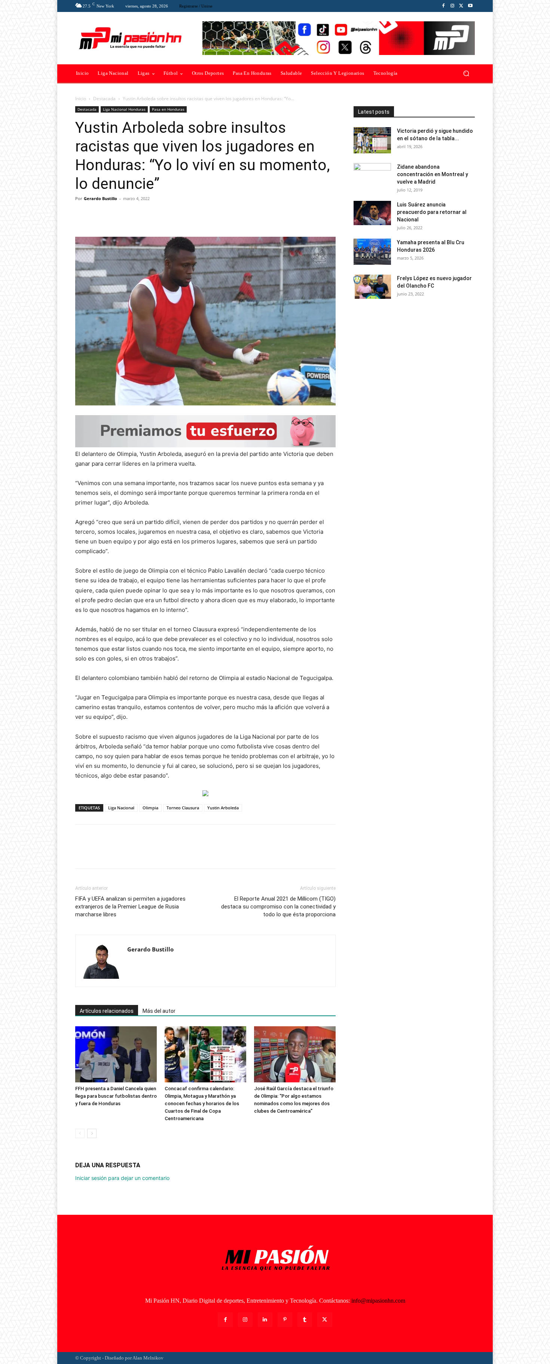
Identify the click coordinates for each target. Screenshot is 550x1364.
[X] (461, 5)
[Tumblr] (304, 1319)
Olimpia (150, 807)
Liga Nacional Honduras (124, 109)
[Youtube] (470, 5)
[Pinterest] (117, 215)
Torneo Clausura (182, 807)
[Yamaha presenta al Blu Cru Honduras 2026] (372, 252)
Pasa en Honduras (168, 109)
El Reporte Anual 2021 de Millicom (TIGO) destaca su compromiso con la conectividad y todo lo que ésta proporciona (278, 906)
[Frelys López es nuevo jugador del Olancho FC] (372, 287)
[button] (466, 73)
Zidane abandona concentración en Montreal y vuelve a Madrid (432, 174)
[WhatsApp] (134, 215)
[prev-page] (80, 1133)
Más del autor (159, 1011)
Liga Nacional (121, 807)
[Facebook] (443, 5)
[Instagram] (452, 5)
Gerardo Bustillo (100, 198)
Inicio (80, 98)
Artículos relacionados (107, 1011)
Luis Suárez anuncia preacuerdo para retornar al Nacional (432, 212)
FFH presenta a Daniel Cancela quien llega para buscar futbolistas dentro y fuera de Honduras (116, 1096)
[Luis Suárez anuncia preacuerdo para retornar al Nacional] (372, 213)
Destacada (104, 98)
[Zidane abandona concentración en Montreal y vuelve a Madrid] (372, 176)
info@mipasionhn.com (378, 1300)
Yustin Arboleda (223, 807)
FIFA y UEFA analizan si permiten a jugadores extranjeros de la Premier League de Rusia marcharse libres (130, 906)
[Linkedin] (265, 1319)
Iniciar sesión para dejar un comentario (122, 1178)
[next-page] (92, 1133)
